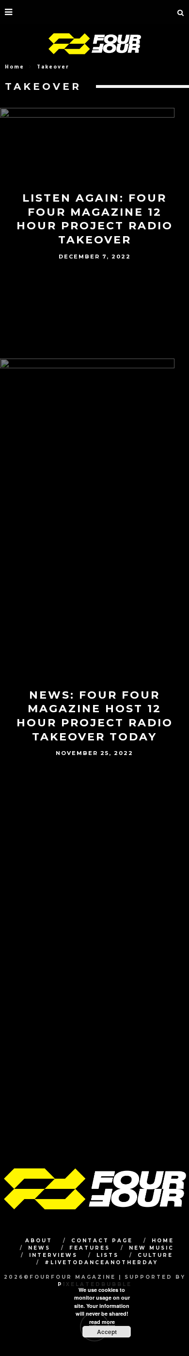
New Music (151, 1248)
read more (102, 1321)
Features (89, 1248)
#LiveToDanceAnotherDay (101, 1262)
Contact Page (102, 1240)
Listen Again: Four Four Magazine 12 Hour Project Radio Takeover (94, 218)
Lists (107, 1255)
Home (14, 67)
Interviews (53, 1255)
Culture (155, 1255)
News (39, 1248)
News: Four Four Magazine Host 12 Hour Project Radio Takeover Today (94, 715)
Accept (107, 1331)
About (38, 1240)
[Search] (180, 12)
